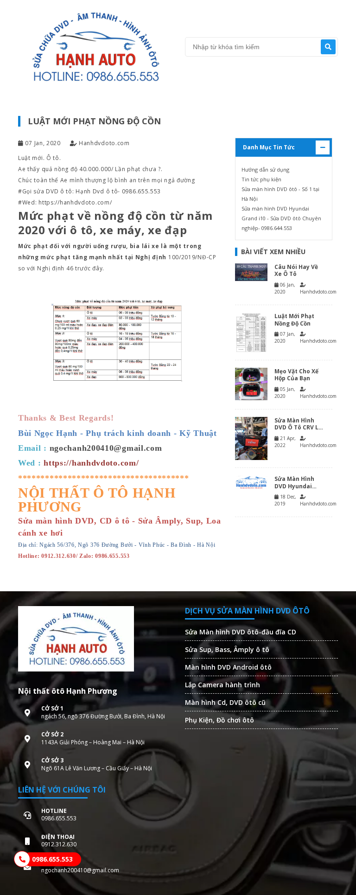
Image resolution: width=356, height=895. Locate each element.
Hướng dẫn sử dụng (265, 169)
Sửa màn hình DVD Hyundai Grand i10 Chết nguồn (295, 482)
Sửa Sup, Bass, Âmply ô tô (227, 649)
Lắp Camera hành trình (222, 684)
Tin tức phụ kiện (261, 179)
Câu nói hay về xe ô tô (296, 270)
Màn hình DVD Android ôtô (228, 667)
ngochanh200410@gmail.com (106, 448)
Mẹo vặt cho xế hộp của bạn (296, 375)
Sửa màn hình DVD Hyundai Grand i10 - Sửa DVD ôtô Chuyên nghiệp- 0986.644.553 (281, 218)
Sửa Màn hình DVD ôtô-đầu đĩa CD (240, 631)
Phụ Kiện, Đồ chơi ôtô (219, 720)
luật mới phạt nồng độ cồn (294, 320)
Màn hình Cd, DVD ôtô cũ (225, 702)
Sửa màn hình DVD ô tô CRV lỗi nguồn (299, 424)
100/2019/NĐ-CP (192, 257)
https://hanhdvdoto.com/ (75, 202)
